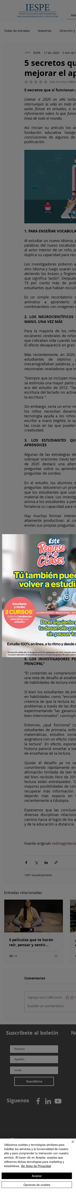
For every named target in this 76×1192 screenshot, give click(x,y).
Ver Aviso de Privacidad (36, 1166)
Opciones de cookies (37, 1185)
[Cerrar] (70, 1144)
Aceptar (37, 1176)
